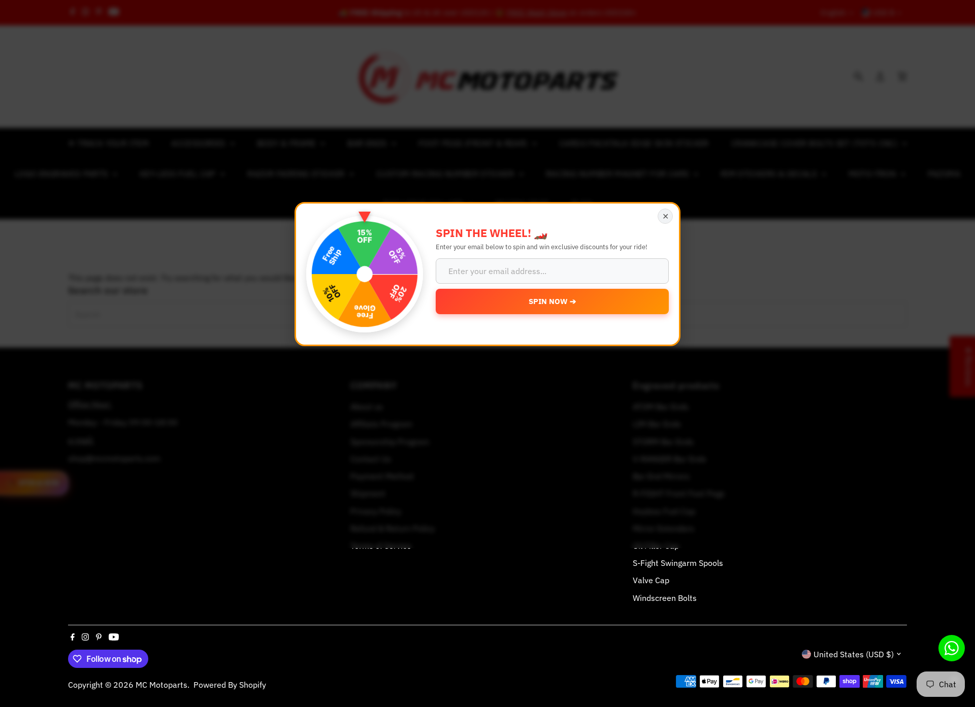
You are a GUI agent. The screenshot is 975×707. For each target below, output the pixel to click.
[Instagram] (85, 637)
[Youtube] (113, 637)
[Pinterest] (98, 637)
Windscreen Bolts (665, 598)
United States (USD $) (854, 654)
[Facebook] (72, 637)
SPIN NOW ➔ (552, 301)
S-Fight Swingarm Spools (678, 563)
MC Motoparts (161, 685)
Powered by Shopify (229, 685)
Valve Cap (651, 580)
